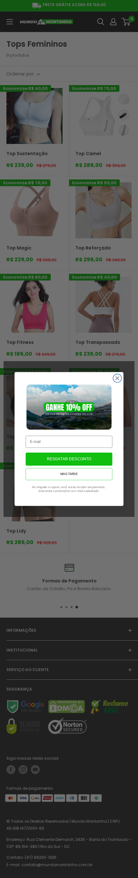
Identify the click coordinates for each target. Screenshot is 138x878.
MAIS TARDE (69, 474)
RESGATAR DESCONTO (69, 459)
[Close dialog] (117, 378)
